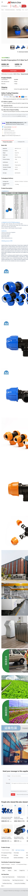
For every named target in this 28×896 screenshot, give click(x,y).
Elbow (3, 870)
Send (13, 794)
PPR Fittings (4, 855)
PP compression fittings (6, 852)
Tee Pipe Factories (21, 877)
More (2, 886)
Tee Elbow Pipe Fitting (7, 883)
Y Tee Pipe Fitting (6, 880)
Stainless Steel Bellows (18, 857)
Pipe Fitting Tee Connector (17, 880)
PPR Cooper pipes (5, 857)
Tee (23, 9)
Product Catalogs (20, 850)
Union (15, 870)
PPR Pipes (16, 855)
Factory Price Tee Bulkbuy (19, 883)
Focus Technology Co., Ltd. (17, 890)
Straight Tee (22, 870)
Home (2, 9)
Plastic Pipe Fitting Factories (8, 877)
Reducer (9, 870)
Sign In (3, 135)
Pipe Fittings (18, 9)
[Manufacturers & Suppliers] (14, 2)
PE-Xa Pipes (16, 852)
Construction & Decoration (10, 9)
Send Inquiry (13, 70)
